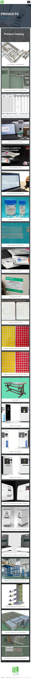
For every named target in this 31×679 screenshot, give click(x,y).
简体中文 (8, 17)
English (3, 17)
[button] (28, 2)
